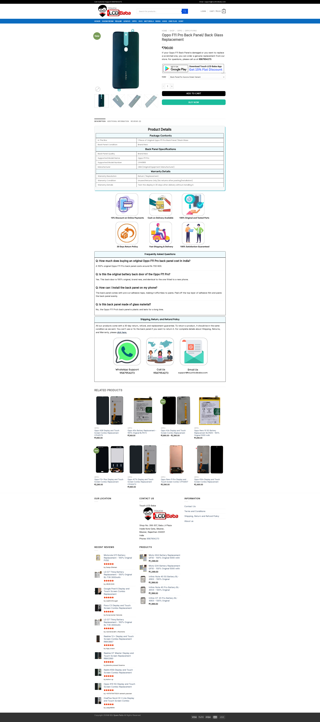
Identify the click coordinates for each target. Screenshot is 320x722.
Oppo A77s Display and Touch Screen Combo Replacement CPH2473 (140, 481)
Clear (223, 73)
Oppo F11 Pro (191, 31)
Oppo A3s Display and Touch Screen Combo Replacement (173, 431)
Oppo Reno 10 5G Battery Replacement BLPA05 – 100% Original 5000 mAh (207, 433)
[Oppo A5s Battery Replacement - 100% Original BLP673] (143, 410)
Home (164, 31)
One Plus (173, 21)
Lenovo (127, 21)
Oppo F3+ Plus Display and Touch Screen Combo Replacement (108, 480)
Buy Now (193, 102)
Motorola (149, 21)
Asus (164, 21)
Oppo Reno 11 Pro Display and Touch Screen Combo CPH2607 (174, 480)
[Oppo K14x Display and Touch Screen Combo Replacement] (209, 459)
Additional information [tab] (118, 121)
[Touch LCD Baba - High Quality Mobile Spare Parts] (113, 11)
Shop (172, 31)
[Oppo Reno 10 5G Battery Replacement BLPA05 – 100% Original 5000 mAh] (209, 410)
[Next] (154, 60)
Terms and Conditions (194, 511)
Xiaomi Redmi (107, 21)
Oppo (134, 21)
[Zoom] (97, 89)
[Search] (185, 11)
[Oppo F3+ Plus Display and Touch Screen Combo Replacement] (109, 459)
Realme (118, 21)
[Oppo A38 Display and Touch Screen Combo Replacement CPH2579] (109, 410)
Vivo (140, 21)
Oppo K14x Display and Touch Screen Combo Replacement (207, 480)
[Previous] (98, 60)
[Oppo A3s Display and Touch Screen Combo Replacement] (176, 410)
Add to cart (193, 93)
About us (188, 521)
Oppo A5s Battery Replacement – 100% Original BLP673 (142, 431)
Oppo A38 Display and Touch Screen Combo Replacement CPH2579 (106, 433)
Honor (97, 21)
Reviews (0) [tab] (136, 121)
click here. (122, 332)
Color (164, 77)
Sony (181, 21)
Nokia (158, 21)
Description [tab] (100, 121)
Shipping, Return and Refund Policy (201, 516)
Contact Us (190, 506)
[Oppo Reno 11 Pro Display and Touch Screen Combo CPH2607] (176, 459)
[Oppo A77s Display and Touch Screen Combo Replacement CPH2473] (143, 459)
